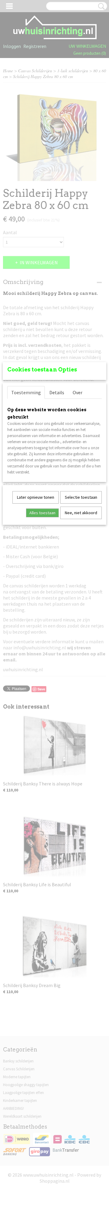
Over (77, 392)
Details (56, 392)
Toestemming (26, 392)
